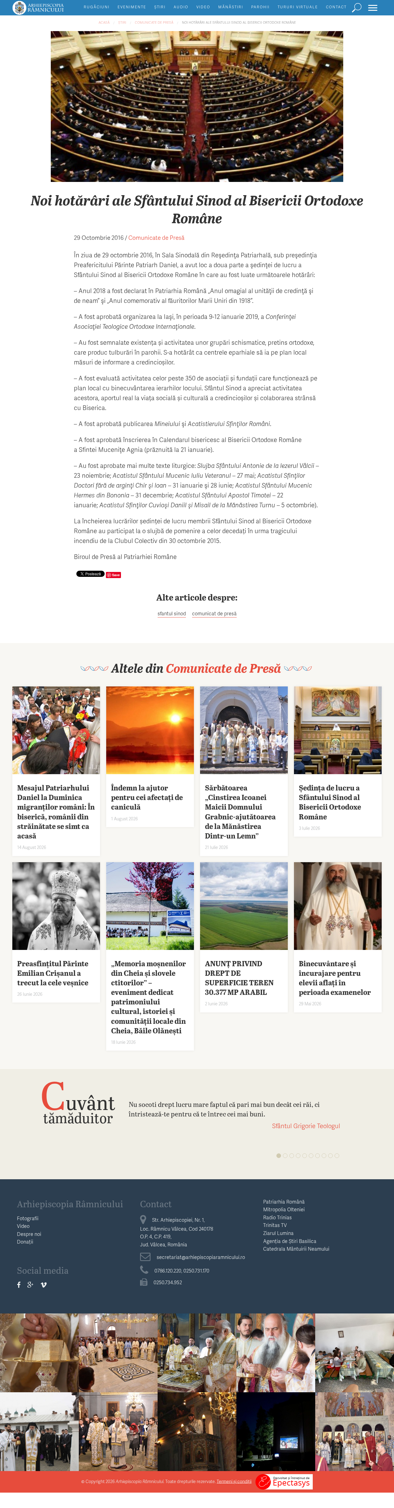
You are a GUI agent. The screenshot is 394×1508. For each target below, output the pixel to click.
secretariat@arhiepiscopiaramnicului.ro (201, 1257)
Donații (25, 1241)
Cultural (39, 1403)
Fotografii (27, 1218)
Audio (181, 7)
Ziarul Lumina (278, 1233)
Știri (160, 7)
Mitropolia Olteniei (284, 1209)
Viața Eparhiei (39, 1324)
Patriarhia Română (284, 1201)
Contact (336, 7)
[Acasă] (52, 10)
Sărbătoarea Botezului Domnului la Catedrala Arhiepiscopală (118, 1422)
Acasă (104, 22)
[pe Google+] (30, 1285)
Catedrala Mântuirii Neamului (296, 1248)
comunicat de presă (214, 613)
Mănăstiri (230, 7)
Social (275, 1403)
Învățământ (355, 1324)
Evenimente (132, 7)
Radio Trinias (277, 1217)
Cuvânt (77, 1101)
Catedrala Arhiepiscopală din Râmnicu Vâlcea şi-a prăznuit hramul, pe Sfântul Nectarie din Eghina (197, 1434)
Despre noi (29, 1233)
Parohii (260, 7)
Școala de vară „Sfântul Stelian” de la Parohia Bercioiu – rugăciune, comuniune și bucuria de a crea (354, 1351)
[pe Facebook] (19, 1285)
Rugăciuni (97, 7)
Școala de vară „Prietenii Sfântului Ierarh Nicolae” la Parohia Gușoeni (275, 1426)
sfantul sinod (172, 613)
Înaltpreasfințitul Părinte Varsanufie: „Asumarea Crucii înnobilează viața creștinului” (39, 1351)
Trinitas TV (275, 1225)
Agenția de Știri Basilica (289, 1241)
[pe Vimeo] (43, 1285)
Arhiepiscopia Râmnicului (70, 1203)
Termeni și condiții (234, 1481)
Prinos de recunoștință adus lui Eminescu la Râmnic (39, 1422)
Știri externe (354, 1403)
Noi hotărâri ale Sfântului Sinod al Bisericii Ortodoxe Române (239, 22)
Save (116, 575)
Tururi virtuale (298, 7)
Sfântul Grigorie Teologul (306, 1125)
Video (203, 7)
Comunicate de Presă (154, 22)
